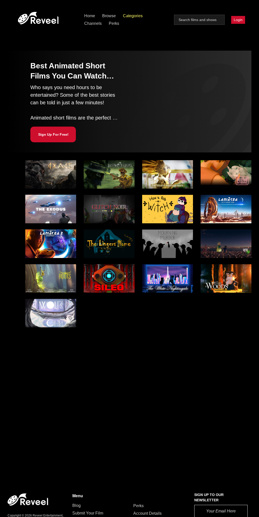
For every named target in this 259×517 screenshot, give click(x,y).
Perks (114, 23)
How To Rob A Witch (162, 204)
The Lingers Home (102, 239)
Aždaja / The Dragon (45, 167)
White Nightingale (160, 271)
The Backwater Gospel (105, 167)
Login (238, 20)
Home (89, 16)
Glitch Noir (95, 198)
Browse (109, 16)
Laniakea (211, 201)
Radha (208, 236)
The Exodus (38, 201)
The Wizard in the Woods (224, 276)
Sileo (90, 271)
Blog (76, 505)
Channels (93, 23)
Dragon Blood (215, 164)
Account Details (147, 513)
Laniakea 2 (37, 239)
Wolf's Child (38, 303)
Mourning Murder (160, 236)
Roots (33, 273)
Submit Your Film (87, 513)
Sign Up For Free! (53, 134)
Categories (133, 16)
